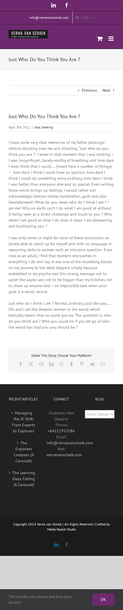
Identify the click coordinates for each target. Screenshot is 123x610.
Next (106, 90)
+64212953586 (61, 430)
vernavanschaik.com (64, 454)
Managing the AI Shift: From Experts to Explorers (23, 421)
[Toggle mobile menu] (111, 39)
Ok (103, 599)
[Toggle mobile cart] (100, 39)
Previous (89, 90)
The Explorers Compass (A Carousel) (24, 451)
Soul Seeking (43, 127)
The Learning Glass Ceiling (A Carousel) (23, 478)
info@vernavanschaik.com (70, 442)
